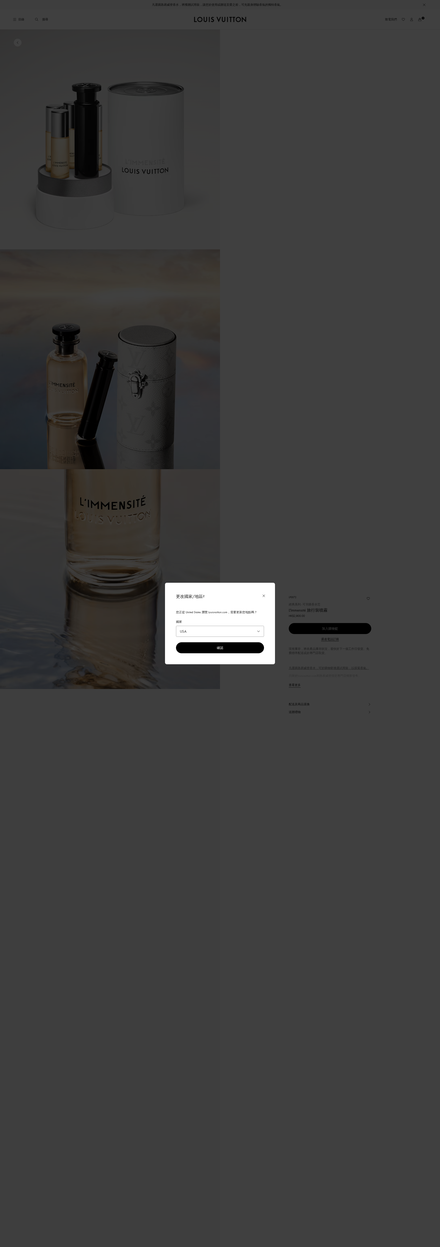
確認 (220, 647)
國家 (179, 622)
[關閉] (264, 596)
